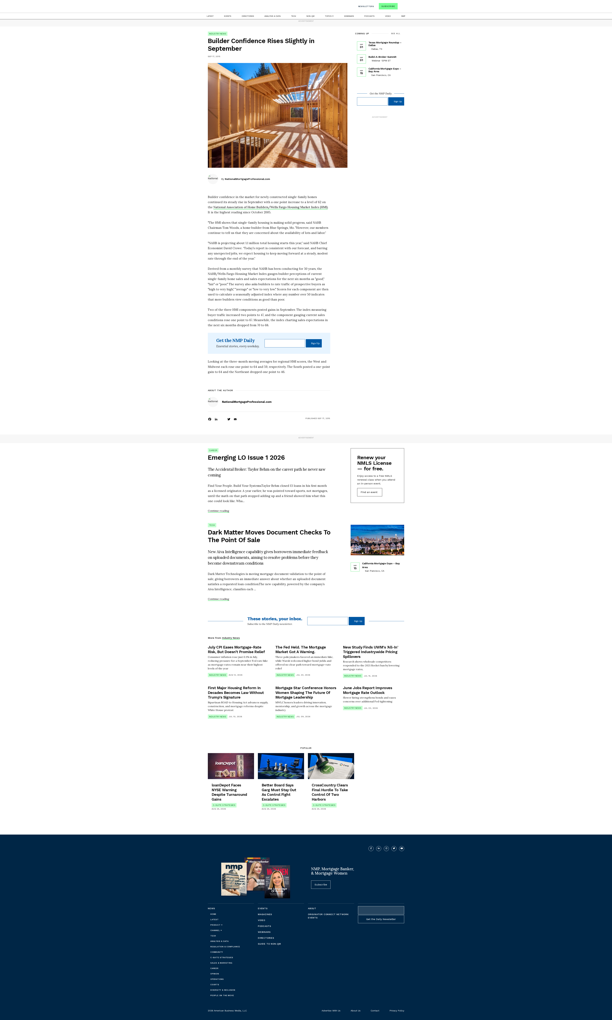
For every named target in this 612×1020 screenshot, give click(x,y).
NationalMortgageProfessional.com (247, 178)
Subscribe (388, 6)
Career (213, 450)
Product (215, 925)
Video (388, 16)
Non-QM (310, 16)
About (312, 908)
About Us (356, 1010)
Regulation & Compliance (225, 947)
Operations (217, 979)
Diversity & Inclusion (222, 990)
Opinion (214, 974)
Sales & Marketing (221, 963)
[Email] (235, 419)
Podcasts (369, 16)
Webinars (349, 16)
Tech (293, 16)
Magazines (265, 914)
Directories (248, 16)
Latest (210, 16)
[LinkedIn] (216, 419)
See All (396, 33)
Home (213, 914)
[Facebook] (210, 419)
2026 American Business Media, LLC (227, 1010)
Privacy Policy (397, 1010)
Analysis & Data (272, 16)
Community (216, 952)
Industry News (217, 34)
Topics (328, 16)
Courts (214, 984)
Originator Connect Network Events (328, 916)
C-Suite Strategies (224, 805)
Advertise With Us (331, 1010)
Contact (375, 1010)
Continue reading (218, 510)
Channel (215, 930)
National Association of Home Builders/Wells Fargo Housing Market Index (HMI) (270, 207)
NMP (403, 16)
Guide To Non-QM (269, 944)
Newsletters (366, 6)
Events (227, 16)
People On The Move (222, 995)
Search (401, 7)
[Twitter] (229, 419)
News (211, 908)
